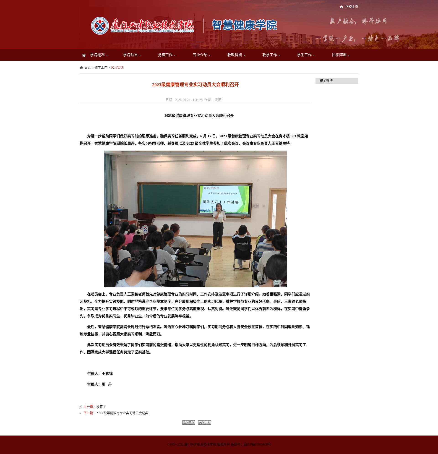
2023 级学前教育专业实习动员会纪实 (122, 413)
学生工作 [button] (305, 55)
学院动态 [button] (131, 55)
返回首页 (188, 422)
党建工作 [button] (165, 55)
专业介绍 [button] (200, 55)
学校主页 (351, 6)
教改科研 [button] (235, 55)
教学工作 (100, 67)
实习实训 (117, 67)
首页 (87, 67)
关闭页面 (204, 422)
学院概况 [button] (98, 55)
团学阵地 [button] (339, 55)
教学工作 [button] (270, 55)
